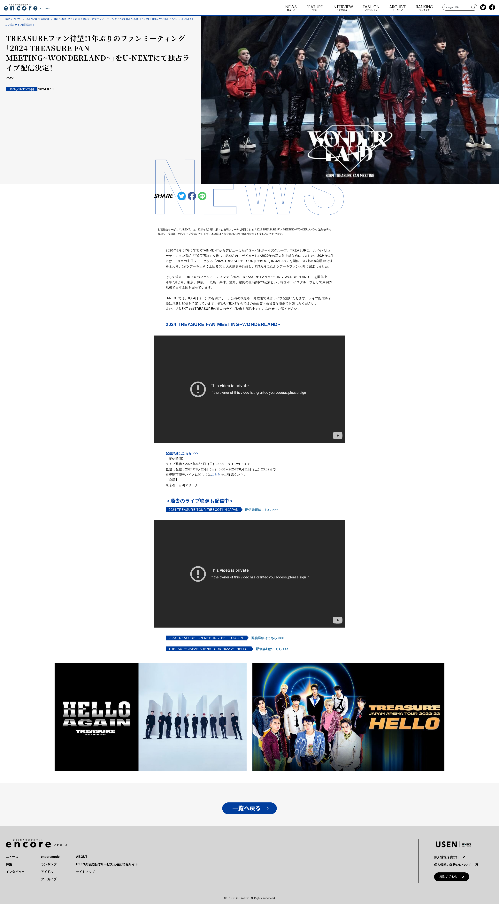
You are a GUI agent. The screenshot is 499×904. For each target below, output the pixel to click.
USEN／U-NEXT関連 (38, 19)
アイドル (47, 871)
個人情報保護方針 (446, 857)
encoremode (50, 856)
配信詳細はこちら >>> (182, 453)
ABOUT (81, 856)
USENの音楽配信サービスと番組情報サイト (107, 864)
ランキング (49, 864)
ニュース (12, 856)
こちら (216, 474)
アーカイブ (49, 879)
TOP (7, 19)
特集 (9, 864)
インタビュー (15, 871)
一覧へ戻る (246, 808)
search (473, 7)
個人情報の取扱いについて (453, 864)
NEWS (17, 19)
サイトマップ (85, 871)
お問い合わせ (448, 876)
